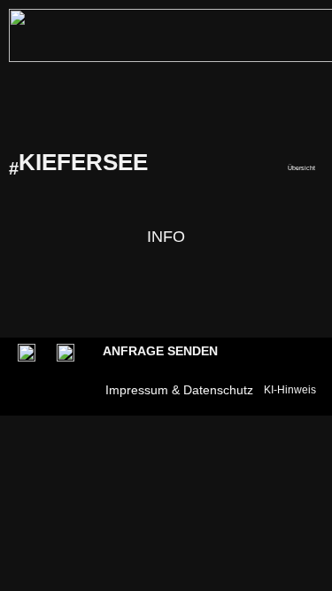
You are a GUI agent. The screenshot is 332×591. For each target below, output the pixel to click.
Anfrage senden (160, 351)
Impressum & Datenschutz (179, 390)
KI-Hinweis (290, 390)
